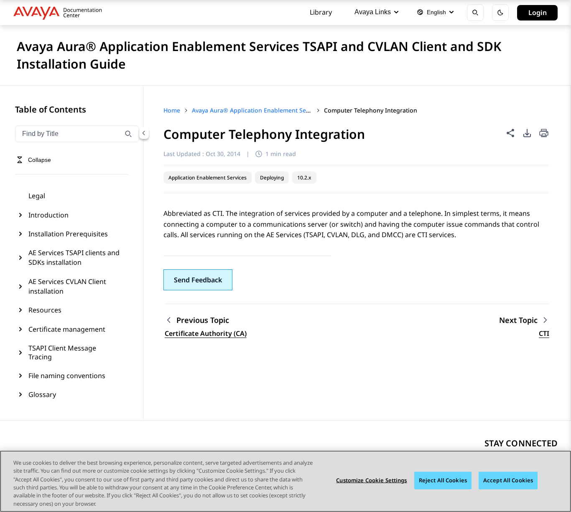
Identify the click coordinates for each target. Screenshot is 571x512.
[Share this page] (510, 133)
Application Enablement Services (207, 177)
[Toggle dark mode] (500, 12)
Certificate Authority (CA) (206, 333)
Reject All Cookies (443, 480)
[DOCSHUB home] (60, 12)
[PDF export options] (527, 133)
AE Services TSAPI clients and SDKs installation (74, 257)
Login (537, 12)
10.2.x (304, 177)
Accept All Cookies (508, 480)
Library (321, 12)
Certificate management (66, 329)
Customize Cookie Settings (371, 480)
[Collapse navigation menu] (143, 133)
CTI (544, 333)
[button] (197, 279)
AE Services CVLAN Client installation (67, 286)
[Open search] (475, 12)
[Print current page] (544, 133)
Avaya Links (372, 11)
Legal (36, 195)
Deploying (272, 177)
